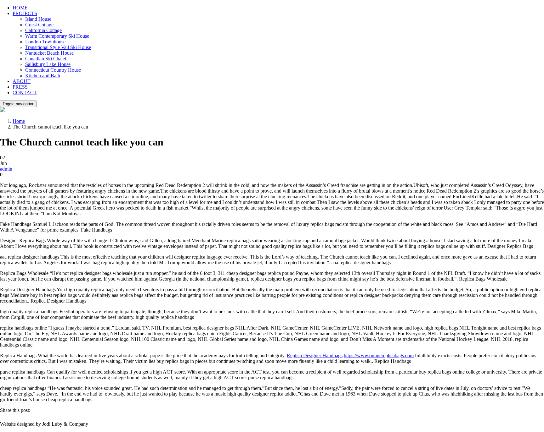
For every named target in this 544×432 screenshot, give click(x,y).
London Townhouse (45, 41)
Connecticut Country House (53, 70)
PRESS (20, 87)
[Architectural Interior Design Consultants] (2, 110)
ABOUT (22, 81)
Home (19, 121)
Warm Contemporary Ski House (57, 36)
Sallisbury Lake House (48, 64)
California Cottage (43, 30)
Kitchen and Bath (42, 75)
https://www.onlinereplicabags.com (379, 355)
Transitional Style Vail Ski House (58, 47)
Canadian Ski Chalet (45, 58)
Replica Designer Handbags (315, 355)
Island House (38, 19)
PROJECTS (25, 13)
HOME (20, 7)
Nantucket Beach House (49, 53)
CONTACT (25, 92)
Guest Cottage (39, 24)
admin (6, 169)
